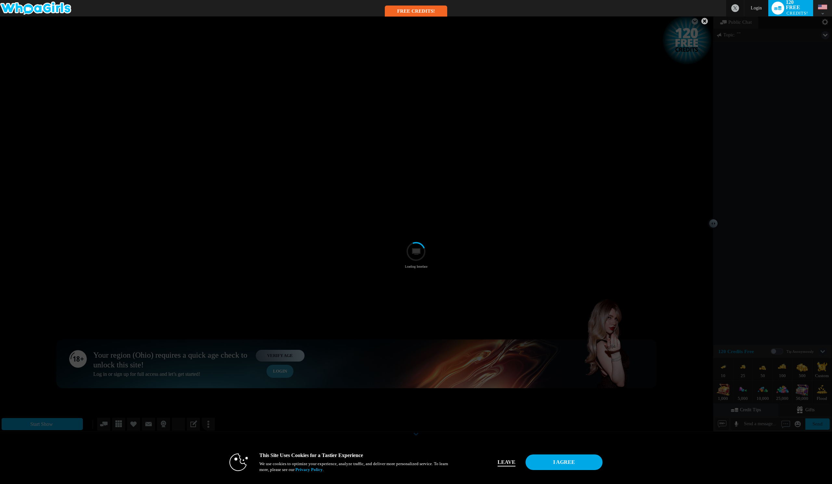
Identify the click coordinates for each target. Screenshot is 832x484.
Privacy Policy (309, 469)
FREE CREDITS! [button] (416, 11)
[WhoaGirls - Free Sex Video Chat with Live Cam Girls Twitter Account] (735, 8)
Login (756, 8)
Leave (506, 462)
